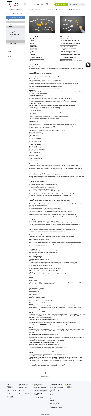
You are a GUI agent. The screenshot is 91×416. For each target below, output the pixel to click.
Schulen (10, 24)
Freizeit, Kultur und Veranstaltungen (55, 9)
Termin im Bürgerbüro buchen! (41, 390)
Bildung (22, 13)
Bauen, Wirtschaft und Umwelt (35, 9)
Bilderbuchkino (33, 42)
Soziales (9, 56)
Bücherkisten (33, 45)
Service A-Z (12, 41)
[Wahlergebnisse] (42, 4)
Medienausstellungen (34, 56)
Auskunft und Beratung (35, 38)
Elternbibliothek (33, 48)
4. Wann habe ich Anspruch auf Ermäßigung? (69, 45)
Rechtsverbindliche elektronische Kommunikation (11, 396)
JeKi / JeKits (11, 46)
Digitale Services (62, 4)
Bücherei (26, 13)
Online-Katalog (43, 324)
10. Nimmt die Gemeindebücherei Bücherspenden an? (71, 60)
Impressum (69, 386)
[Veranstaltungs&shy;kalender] (29, 4)
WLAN (31, 60)
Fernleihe (32, 51)
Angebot (11, 28)
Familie (9, 51)
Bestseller (32, 40)
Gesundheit (10, 54)
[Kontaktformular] (33, 4)
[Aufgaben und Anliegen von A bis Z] (25, 4)
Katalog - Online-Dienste (15, 34)
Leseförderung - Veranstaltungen (16, 36)
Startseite (8, 13)
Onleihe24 (50, 116)
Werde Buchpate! (13, 43)
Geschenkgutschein (34, 52)
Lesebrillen (32, 54)
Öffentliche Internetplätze (36, 57)
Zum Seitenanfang (45, 376)
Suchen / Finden (83, 4)
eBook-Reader (33, 46)
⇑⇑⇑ (40, 66)
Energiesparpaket (34, 49)
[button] (45, 372)
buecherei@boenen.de (66, 70)
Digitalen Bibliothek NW (53, 193)
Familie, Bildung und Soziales (75, 9)
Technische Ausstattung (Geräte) (37, 59)
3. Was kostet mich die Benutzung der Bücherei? (70, 43)
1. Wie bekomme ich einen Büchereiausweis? (69, 38)
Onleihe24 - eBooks (14, 39)
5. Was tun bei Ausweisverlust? (66, 46)
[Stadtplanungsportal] (46, 4)
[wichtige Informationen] (38, 4)
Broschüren (32, 43)
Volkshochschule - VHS (13, 49)
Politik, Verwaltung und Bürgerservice (15, 9)
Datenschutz (69, 387)
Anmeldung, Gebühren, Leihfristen (14, 32)
